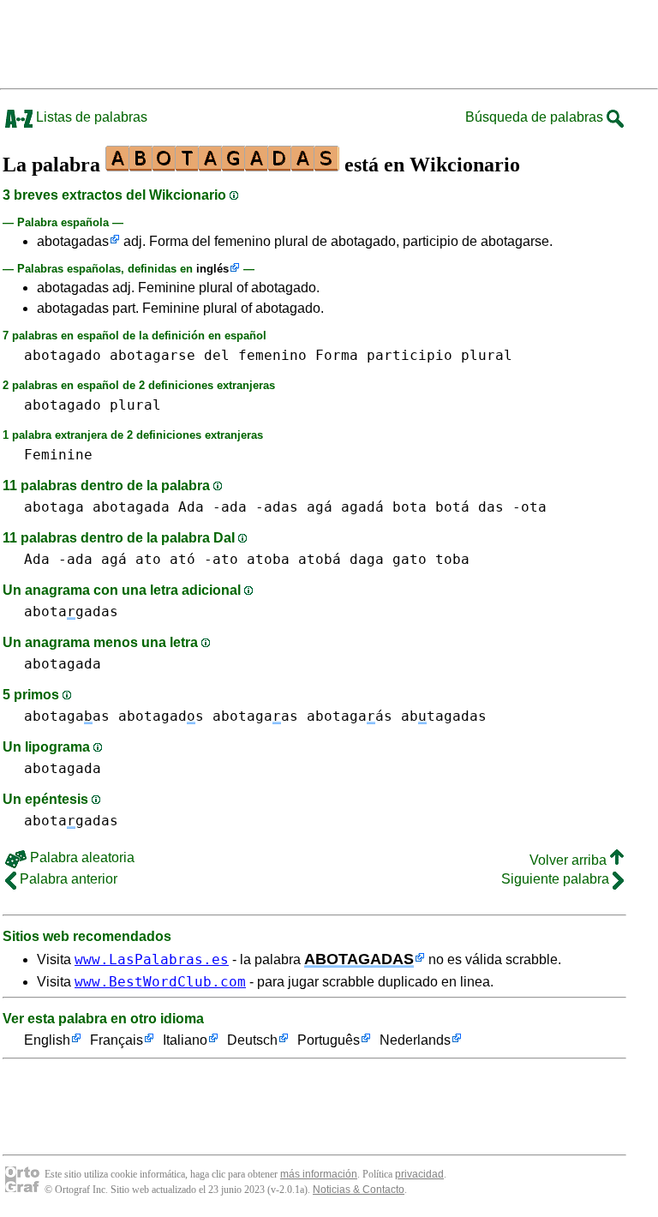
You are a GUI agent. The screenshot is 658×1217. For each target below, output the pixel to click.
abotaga (54, 507)
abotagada (131, 507)
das (491, 507)
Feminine (58, 455)
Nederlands (415, 1040)
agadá (362, 507)
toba (452, 559)
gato (409, 559)
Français (116, 1040)
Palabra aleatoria (81, 857)
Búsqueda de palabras (536, 117)
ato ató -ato (186, 559)
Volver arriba (569, 860)
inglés (212, 268)
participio (409, 355)
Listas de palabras (90, 117)
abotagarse (152, 355)
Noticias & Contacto (358, 1190)
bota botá (431, 507)
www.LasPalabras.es (152, 959)
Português (328, 1040)
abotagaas (67, 716)
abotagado (62, 355)
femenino (272, 355)
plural (486, 355)
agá (319, 507)
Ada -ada (212, 507)
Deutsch (252, 1040)
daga (367, 559)
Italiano (185, 1040)
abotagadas (73, 241)
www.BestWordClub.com (160, 982)
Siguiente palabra (557, 879)
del (217, 355)
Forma (336, 355)
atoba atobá (294, 559)
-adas (276, 507)
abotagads (161, 716)
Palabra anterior (66, 879)
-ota (529, 507)
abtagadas (444, 716)
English (47, 1040)
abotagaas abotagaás (302, 716)
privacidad (419, 1174)
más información (318, 1174)
